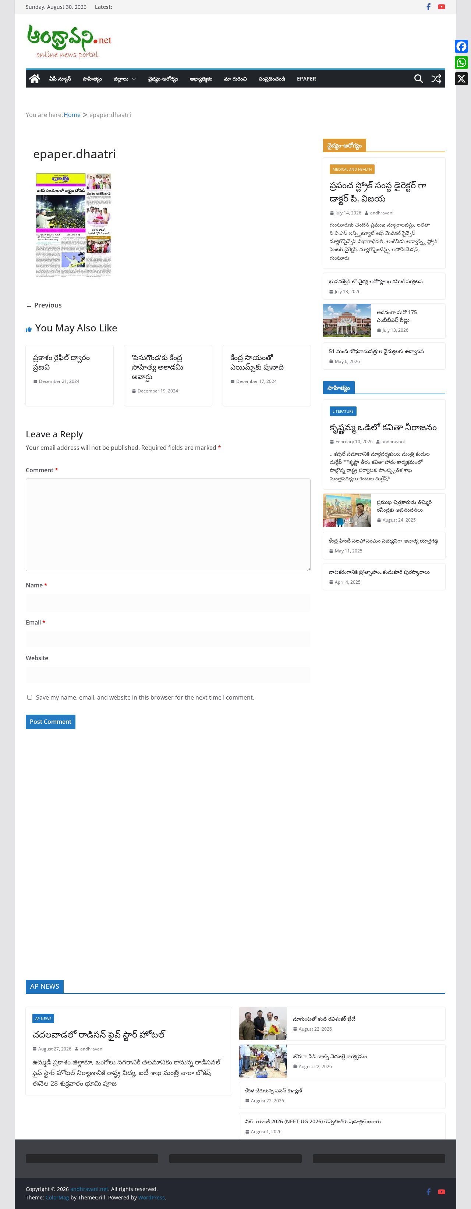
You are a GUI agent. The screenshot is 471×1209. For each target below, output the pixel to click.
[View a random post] (436, 79)
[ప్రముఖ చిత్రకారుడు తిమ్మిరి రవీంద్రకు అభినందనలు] (347, 511)
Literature (343, 411)
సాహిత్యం (92, 78)
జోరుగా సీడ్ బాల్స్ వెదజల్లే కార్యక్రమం (330, 1056)
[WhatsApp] (461, 62)
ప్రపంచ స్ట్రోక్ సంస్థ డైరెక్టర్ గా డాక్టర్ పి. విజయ (378, 191)
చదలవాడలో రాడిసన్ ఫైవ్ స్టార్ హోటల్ (98, 1034)
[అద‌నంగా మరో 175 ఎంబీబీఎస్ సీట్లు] (347, 321)
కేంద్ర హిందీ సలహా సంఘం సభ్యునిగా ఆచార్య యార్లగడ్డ (383, 540)
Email (36, 622)
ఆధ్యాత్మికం (201, 78)
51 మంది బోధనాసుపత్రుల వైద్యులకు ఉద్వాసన (376, 351)
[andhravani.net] (34, 79)
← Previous (44, 305)
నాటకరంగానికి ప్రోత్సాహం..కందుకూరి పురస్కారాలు (379, 571)
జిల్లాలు (121, 78)
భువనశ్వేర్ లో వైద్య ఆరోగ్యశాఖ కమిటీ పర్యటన (376, 281)
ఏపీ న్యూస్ (60, 78)
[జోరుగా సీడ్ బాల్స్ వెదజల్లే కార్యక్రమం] (263, 1061)
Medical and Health (352, 169)
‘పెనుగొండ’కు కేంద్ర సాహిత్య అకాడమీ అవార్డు (157, 366)
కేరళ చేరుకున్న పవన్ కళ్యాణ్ (273, 1090)
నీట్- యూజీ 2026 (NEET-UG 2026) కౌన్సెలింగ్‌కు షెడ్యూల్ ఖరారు (313, 1121)
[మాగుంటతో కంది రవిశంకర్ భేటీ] (263, 1023)
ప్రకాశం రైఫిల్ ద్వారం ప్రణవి (61, 362)
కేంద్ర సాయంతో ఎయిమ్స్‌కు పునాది (257, 362)
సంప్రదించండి (272, 78)
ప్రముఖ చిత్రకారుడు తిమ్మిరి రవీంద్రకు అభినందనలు (404, 505)
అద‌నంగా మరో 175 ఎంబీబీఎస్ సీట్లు (397, 316)
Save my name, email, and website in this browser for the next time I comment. (145, 697)
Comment (42, 470)
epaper (306, 78)
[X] (461, 79)
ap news (43, 1018)
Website (37, 658)
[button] (132, 79)
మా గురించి (235, 78)
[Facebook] (461, 46)
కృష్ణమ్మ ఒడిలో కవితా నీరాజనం (383, 427)
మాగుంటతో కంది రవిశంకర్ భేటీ (324, 1018)
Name (36, 585)
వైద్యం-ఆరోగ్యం (163, 78)
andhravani (381, 213)
